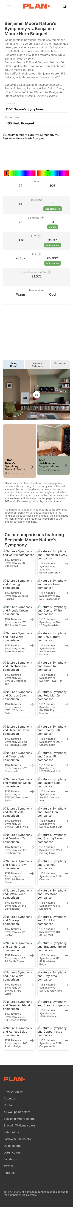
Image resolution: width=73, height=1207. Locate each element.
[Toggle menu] (8, 7)
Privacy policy (13, 1091)
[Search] (64, 7)
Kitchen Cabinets (37, 365)
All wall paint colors (17, 1112)
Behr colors (11, 1132)
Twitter (8, 1166)
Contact (9, 1105)
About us (10, 1098)
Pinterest (10, 1172)
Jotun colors (12, 1152)
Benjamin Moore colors (19, 1118)
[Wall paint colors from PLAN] (36, 6)
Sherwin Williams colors (19, 1125)
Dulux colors (12, 1145)
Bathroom (60, 363)
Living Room (13, 365)
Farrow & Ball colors (17, 1139)
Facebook (10, 1159)
